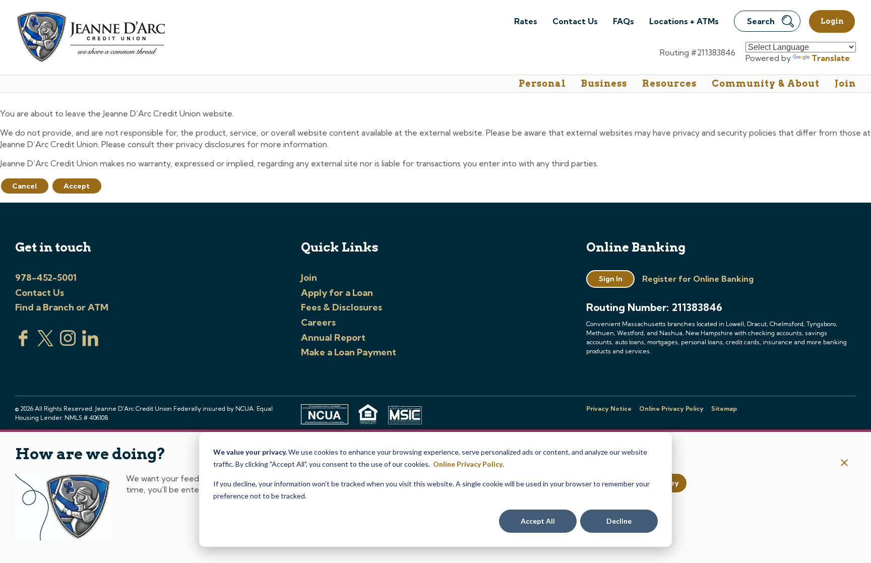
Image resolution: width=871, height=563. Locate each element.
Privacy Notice (609, 408)
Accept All (538, 521)
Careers (318, 322)
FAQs (623, 21)
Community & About (766, 83)
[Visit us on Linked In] (90, 343)
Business (604, 83)
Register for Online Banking (698, 279)
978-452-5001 (46, 277)
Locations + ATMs (684, 21)
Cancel (24, 186)
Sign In (611, 278)
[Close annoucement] (844, 463)
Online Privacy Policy (468, 464)
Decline (619, 521)
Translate (831, 58)
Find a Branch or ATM (61, 307)
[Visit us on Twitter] (45, 343)
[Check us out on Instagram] (68, 343)
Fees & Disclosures (341, 307)
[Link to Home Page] (90, 38)
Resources (669, 83)
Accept (77, 186)
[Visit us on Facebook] (23, 343)
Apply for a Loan (337, 292)
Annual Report (333, 337)
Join (845, 83)
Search (761, 21)
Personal (542, 83)
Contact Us (575, 21)
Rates (525, 21)
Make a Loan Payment (348, 352)
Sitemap (724, 408)
